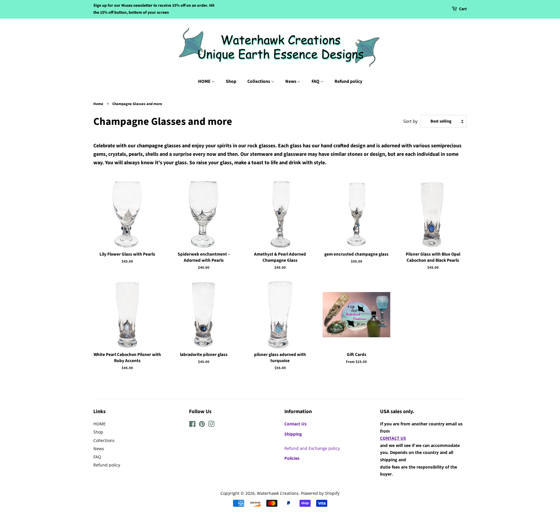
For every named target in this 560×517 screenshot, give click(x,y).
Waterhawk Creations (278, 493)
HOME (204, 81)
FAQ (316, 81)
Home (98, 103)
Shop (231, 81)
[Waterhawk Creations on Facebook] (192, 425)
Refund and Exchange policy (312, 448)
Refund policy (348, 81)
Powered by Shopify (320, 493)
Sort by (410, 121)
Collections (259, 81)
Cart (463, 9)
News (291, 81)
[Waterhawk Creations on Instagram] (211, 425)
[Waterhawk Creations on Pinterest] (202, 425)
